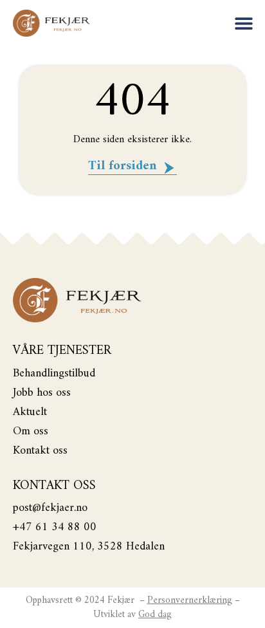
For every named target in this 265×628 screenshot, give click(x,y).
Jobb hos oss (42, 393)
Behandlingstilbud (54, 373)
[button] (244, 22)
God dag (155, 614)
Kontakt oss (40, 451)
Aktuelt (30, 412)
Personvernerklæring (189, 600)
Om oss (30, 431)
